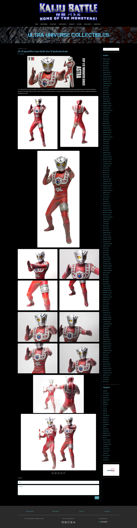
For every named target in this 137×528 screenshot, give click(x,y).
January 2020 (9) (106, 234)
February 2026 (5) (107, 72)
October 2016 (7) (106, 321)
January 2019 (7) (106, 261)
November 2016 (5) (107, 319)
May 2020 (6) (106, 226)
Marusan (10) (105, 428)
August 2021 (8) (106, 192)
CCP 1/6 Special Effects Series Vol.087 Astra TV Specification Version (43, 51)
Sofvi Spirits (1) (106, 448)
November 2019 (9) (107, 239)
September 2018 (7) (107, 270)
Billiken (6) (105, 402)
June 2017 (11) (106, 303)
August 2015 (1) (106, 352)
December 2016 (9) (107, 317)
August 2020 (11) (107, 219)
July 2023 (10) (106, 141)
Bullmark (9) (105, 404)
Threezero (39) (106, 451)
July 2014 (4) (106, 377)
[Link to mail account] (74, 522)
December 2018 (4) (107, 263)
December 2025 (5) (107, 76)
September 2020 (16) (107, 217)
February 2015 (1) (107, 364)
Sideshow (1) (106, 446)
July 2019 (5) (106, 248)
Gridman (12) (105, 417)
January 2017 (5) (106, 315)
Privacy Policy (107, 511)
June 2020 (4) (106, 223)
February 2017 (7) (107, 312)
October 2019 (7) (106, 241)
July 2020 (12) (106, 221)
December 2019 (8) (107, 237)
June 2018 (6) (106, 277)
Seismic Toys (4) (106, 442)
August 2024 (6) (106, 112)
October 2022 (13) (107, 161)
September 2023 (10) (107, 137)
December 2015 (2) (107, 343)
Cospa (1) (105, 408)
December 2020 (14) (107, 210)
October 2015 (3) (106, 348)
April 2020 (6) (106, 228)
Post (97, 497)
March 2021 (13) (106, 203)
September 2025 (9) (107, 83)
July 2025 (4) (106, 88)
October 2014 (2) (106, 370)
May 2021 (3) (106, 199)
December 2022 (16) (107, 157)
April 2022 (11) (106, 174)
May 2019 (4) (106, 252)
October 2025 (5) (106, 81)
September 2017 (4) (107, 297)
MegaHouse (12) (106, 433)
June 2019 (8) (106, 250)
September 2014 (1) (107, 372)
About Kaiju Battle (30, 511)
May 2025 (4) (106, 92)
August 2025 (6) (106, 85)
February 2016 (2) (107, 339)
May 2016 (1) (106, 332)
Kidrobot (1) (105, 422)
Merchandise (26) (106, 435)
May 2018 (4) (106, 279)
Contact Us (81, 511)
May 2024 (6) (106, 119)
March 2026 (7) (106, 70)
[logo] (68, 11)
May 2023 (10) (106, 145)
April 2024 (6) (106, 121)
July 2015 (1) (106, 355)
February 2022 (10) (107, 179)
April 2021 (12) (106, 201)
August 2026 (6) (106, 59)
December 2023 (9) (107, 130)
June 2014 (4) (106, 379)
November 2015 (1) (107, 346)
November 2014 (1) (107, 368)
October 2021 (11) (107, 188)
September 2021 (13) (107, 190)
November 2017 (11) (107, 292)
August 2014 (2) (106, 375)
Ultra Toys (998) (106, 455)
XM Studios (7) (106, 460)
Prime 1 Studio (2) (107, 440)
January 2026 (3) (106, 74)
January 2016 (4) (106, 341)
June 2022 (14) (106, 170)
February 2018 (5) (107, 286)
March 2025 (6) (106, 96)
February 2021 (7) (107, 205)
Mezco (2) (105, 437)
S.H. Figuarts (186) (107, 444)
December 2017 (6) (107, 290)
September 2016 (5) (107, 323)
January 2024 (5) (106, 128)
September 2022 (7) (107, 163)
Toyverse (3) (105, 453)
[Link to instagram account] (71, 522)
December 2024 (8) (107, 103)
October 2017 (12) (107, 295)
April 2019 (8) (106, 254)
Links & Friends (55, 511)
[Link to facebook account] (63, 522)
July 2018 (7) (106, 274)
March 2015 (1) (106, 361)
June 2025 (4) (106, 90)
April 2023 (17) (106, 148)
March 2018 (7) (106, 283)
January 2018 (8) (106, 288)
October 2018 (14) (107, 268)
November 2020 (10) (107, 212)
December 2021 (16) (107, 183)
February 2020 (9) (107, 232)
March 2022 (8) (106, 177)
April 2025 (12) (106, 94)
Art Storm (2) (106, 395)
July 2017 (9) (106, 301)
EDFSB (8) (105, 411)
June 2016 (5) (106, 330)
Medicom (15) (106, 431)
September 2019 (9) (107, 243)
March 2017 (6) (106, 310)
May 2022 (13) (106, 172)
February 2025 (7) (107, 99)
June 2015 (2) (106, 357)
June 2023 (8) (106, 143)
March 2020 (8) (106, 230)
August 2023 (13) (107, 139)
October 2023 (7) (106, 134)
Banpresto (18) (106, 400)
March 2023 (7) (106, 150)
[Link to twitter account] (66, 522)
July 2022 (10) (106, 168)
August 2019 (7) (106, 246)
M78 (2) (104, 426)
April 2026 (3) (106, 68)
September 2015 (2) (107, 350)
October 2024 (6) (106, 108)
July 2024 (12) (106, 114)
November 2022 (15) (107, 159)
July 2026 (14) (106, 61)
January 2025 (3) (106, 101)
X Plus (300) (105, 457)
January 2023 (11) (107, 154)
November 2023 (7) (107, 132)
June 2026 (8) (106, 63)
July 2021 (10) (106, 194)
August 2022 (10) (107, 165)
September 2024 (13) (107, 110)
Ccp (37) (104, 406)
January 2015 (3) (106, 366)
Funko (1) (105, 413)
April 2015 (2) (106, 359)
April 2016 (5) (106, 335)
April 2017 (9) (106, 308)
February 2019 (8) (107, 259)
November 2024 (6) (107, 105)
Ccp (18, 54)
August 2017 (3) (106, 299)
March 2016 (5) (106, 337)
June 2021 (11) (106, 197)
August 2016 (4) (106, 326)
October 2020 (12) (107, 214)
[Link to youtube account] (68, 522)
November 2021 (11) (107, 185)
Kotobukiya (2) (106, 424)
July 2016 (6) (106, 328)
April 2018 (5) (106, 281)
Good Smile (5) (106, 415)
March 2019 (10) (106, 257)
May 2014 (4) (106, 381)
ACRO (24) (105, 391)
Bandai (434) (105, 397)
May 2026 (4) (106, 65)
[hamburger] (21, 2)
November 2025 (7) (107, 79)
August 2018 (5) (106, 272)
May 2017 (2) (106, 306)
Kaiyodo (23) (105, 420)
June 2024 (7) (106, 116)
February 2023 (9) (107, 152)
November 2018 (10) (107, 266)
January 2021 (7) (106, 208)
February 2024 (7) (107, 125)
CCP (18, 89)
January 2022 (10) (107, 181)
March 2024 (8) (106, 123)
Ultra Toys (22, 54)
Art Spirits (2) (106, 393)
